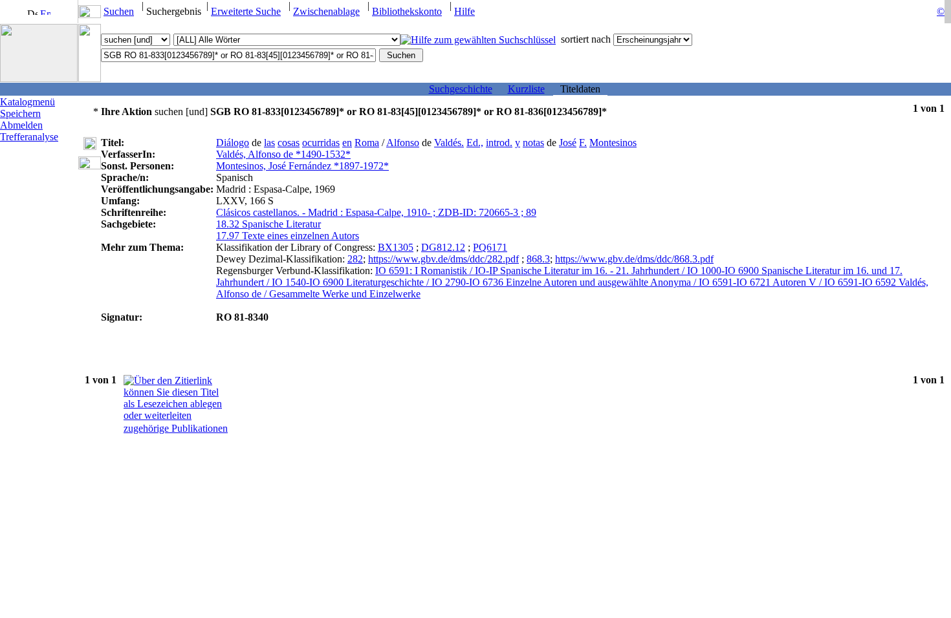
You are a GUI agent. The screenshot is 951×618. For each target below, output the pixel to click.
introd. (499, 142)
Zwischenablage (326, 11)
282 (355, 258)
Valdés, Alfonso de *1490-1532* (283, 154)
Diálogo (232, 142)
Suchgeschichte (460, 88)
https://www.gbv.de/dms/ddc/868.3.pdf (634, 258)
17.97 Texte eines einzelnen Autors (287, 235)
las (269, 142)
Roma (367, 142)
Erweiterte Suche (246, 11)
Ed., (474, 142)
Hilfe (464, 11)
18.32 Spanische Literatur (268, 223)
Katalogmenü (27, 101)
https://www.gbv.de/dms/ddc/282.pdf (443, 258)
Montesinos (613, 142)
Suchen (119, 11)
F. (583, 142)
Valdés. (449, 142)
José (567, 142)
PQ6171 (490, 247)
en (347, 142)
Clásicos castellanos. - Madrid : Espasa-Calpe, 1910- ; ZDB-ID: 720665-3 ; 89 (376, 212)
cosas (289, 142)
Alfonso (402, 142)
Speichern (20, 113)
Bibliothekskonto (407, 11)
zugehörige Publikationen (176, 428)
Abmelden (21, 125)
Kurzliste (526, 88)
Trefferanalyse (29, 136)
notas (533, 142)
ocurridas (321, 142)
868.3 (538, 258)
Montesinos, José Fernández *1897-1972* (302, 165)
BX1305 (395, 247)
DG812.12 (443, 247)
